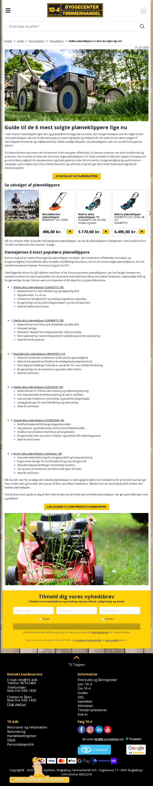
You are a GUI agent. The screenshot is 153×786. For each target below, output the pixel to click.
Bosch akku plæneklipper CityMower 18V (38, 453)
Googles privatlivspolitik (88, 640)
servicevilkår (112, 640)
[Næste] (149, 213)
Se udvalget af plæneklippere (77, 176)
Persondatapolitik (20, 744)
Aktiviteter (85, 706)
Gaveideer (85, 701)
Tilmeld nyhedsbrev (92, 710)
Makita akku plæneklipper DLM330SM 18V (38, 387)
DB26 (11, 740)
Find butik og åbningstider (97, 680)
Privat (46, 619)
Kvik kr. (83, 714)
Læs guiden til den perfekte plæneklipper (76, 506)
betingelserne (100, 632)
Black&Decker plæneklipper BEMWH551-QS (39, 354)
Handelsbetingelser (21, 736)
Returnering (16, 731)
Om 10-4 (84, 688)
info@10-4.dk (27, 680)
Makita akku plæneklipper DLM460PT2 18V (39, 320)
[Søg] (142, 26)
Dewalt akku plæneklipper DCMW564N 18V (39, 420)
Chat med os (16, 704)
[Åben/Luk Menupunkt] (8, 10)
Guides (83, 693)
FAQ (81, 697)
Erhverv (109, 619)
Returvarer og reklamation (27, 727)
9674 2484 (27, 683)
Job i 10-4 (85, 684)
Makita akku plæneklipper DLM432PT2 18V (39, 287)
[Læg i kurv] (70, 231)
